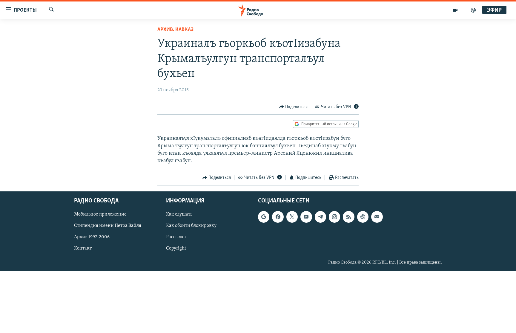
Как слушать (179, 214)
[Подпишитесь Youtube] (306, 216)
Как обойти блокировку (191, 225)
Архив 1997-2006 (92, 237)
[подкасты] (473, 10)
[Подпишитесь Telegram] (320, 216)
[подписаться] (377, 216)
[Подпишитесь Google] (263, 216)
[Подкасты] (362, 216)
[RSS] (348, 216)
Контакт (83, 248)
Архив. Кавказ (175, 29)
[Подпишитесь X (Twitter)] (292, 216)
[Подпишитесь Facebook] (277, 216)
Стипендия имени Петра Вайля (107, 225)
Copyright (176, 248)
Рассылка (176, 237)
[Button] (293, 107)
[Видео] (455, 10)
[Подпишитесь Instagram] (334, 216)
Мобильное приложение (100, 214)
